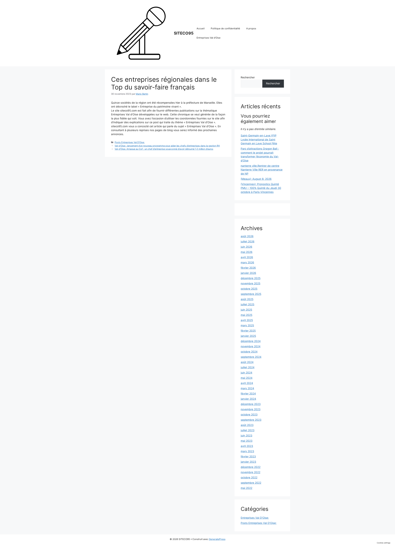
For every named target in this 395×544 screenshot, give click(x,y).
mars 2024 (247, 388)
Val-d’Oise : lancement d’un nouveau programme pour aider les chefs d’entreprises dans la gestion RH (167, 145)
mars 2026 (247, 262)
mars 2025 (247, 325)
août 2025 (247, 299)
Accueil (201, 28)
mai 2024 (246, 377)
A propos (251, 28)
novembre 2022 (250, 472)
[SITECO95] (141, 33)
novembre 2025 (250, 283)
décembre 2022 (250, 467)
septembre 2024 (251, 356)
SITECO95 (183, 33)
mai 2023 (246, 440)
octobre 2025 (249, 288)
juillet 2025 (247, 304)
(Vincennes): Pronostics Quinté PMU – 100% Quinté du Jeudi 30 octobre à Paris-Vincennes (261, 188)
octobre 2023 (249, 414)
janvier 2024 (248, 398)
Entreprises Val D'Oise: (255, 517)
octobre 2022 (249, 477)
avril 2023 (247, 446)
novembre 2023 (250, 409)
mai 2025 (246, 314)
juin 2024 (246, 372)
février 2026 (248, 267)
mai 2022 (246, 488)
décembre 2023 (251, 404)
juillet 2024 (247, 367)
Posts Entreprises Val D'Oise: (130, 142)
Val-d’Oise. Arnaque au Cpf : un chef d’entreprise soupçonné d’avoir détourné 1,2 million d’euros (164, 149)
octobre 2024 (249, 351)
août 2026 (247, 236)
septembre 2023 (251, 419)
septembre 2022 (251, 482)
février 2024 (248, 393)
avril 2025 (247, 320)
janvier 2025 (248, 335)
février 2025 (248, 330)
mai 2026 (246, 252)
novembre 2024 (250, 346)
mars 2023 (247, 451)
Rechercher (248, 77)
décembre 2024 (251, 341)
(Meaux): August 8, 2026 (256, 178)
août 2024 (247, 362)
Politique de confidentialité (225, 28)
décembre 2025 (250, 278)
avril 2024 (247, 383)
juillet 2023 (247, 430)
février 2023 (248, 456)
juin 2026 (246, 246)
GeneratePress (217, 539)
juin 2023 (246, 435)
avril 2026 (247, 257)
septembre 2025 (251, 294)
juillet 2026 (247, 241)
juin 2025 (246, 309)
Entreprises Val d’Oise (208, 37)
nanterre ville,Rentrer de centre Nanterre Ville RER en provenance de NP (262, 169)
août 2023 (247, 425)
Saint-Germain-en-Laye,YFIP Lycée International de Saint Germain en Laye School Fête (259, 139)
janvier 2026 (248, 273)
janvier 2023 (248, 461)
